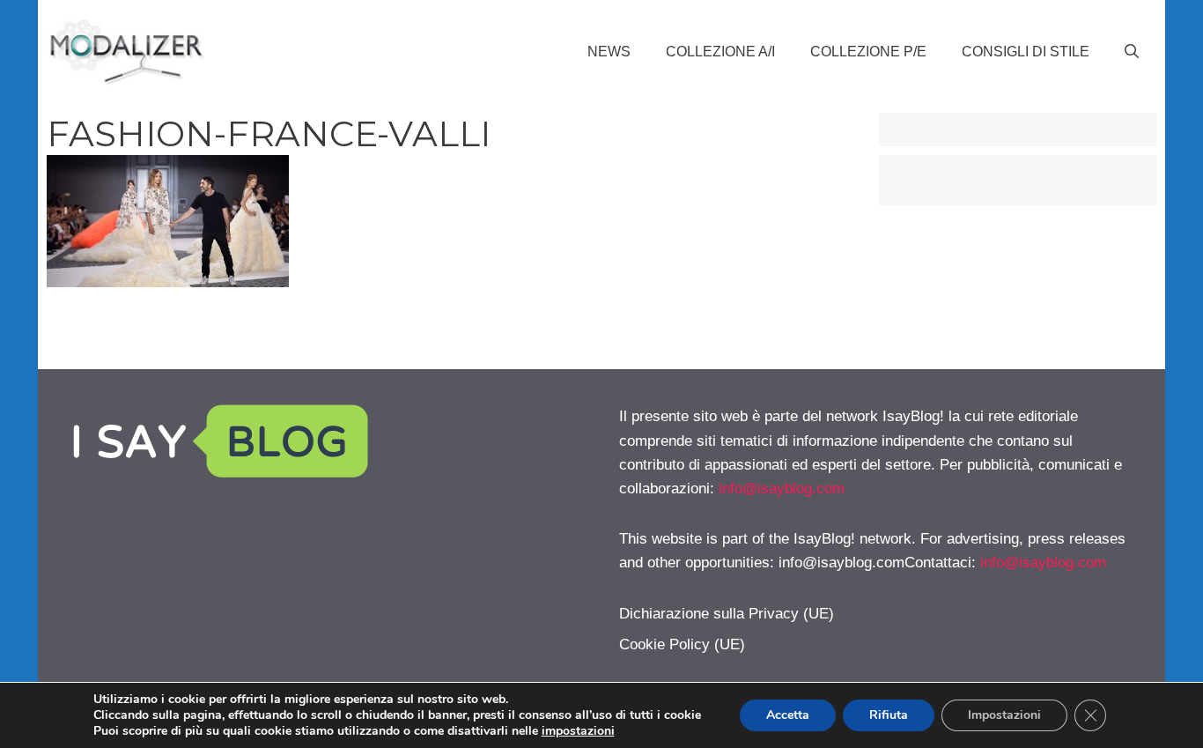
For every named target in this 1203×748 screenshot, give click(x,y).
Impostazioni (1004, 715)
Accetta (787, 715)
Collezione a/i (720, 51)
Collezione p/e (868, 51)
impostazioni (578, 731)
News (609, 51)
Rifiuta (888, 715)
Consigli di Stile (1025, 51)
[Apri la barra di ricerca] (1131, 52)
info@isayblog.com (782, 488)
